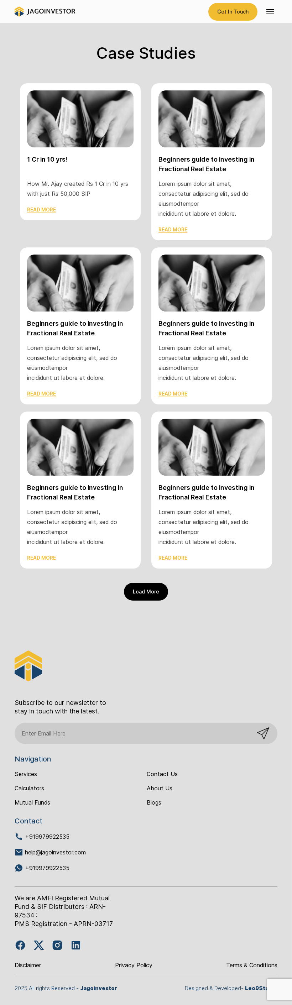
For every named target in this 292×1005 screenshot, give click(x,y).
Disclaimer (28, 965)
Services (26, 774)
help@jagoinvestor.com (55, 852)
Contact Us (162, 774)
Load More (146, 591)
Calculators (29, 788)
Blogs (154, 802)
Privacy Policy (133, 965)
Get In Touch (233, 12)
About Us (159, 788)
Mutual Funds (32, 802)
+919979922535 (46, 836)
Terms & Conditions (251, 965)
